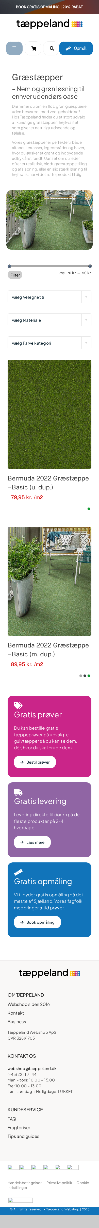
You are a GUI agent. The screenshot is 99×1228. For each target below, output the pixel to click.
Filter (15, 274)
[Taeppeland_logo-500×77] (49, 20)
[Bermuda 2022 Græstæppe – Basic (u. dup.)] (49, 414)
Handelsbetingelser (25, 1182)
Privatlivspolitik (59, 1182)
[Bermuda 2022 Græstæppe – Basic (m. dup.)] (49, 581)
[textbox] (49, 297)
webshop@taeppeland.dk (32, 1068)
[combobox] (49, 297)
